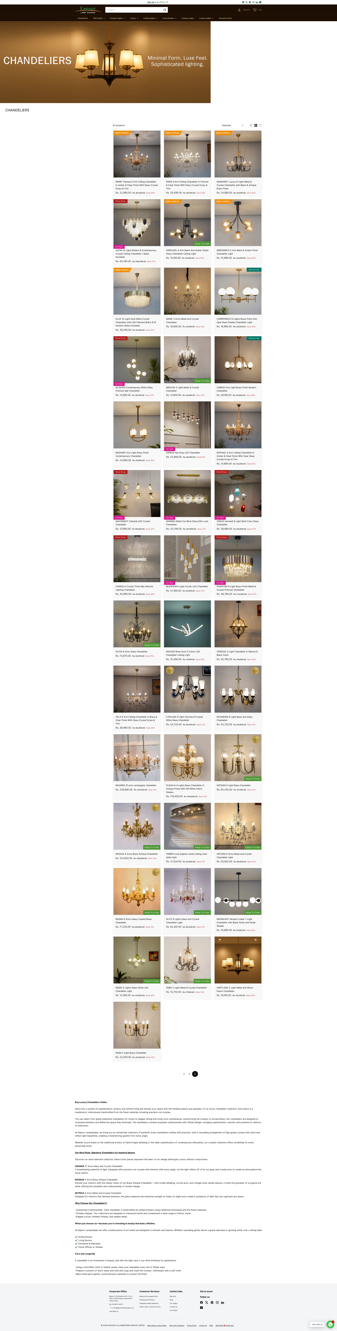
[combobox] (136, 10)
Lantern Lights (205, 18)
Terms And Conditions (176, 1325)
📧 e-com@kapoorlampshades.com (121, 1308)
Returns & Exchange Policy (149, 1296)
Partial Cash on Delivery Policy (150, 1307)
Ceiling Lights (149, 18)
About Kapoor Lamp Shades (157, 1325)
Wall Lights (98, 18)
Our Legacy (173, 1303)
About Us (173, 1296)
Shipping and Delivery (147, 1300)
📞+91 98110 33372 (116, 1304)
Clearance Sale (225, 18)
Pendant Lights (116, 18)
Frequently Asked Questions (149, 1303)
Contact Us (173, 1307)
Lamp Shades (168, 18)
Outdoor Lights (188, 18)
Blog (171, 1300)
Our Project (173, 1310)
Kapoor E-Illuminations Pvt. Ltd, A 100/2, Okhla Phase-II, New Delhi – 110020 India (121, 1298)
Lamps (133, 18)
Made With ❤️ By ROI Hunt (225, 1325)
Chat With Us (113, 1311)
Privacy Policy (192, 1325)
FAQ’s (211, 1325)
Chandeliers (83, 18)
